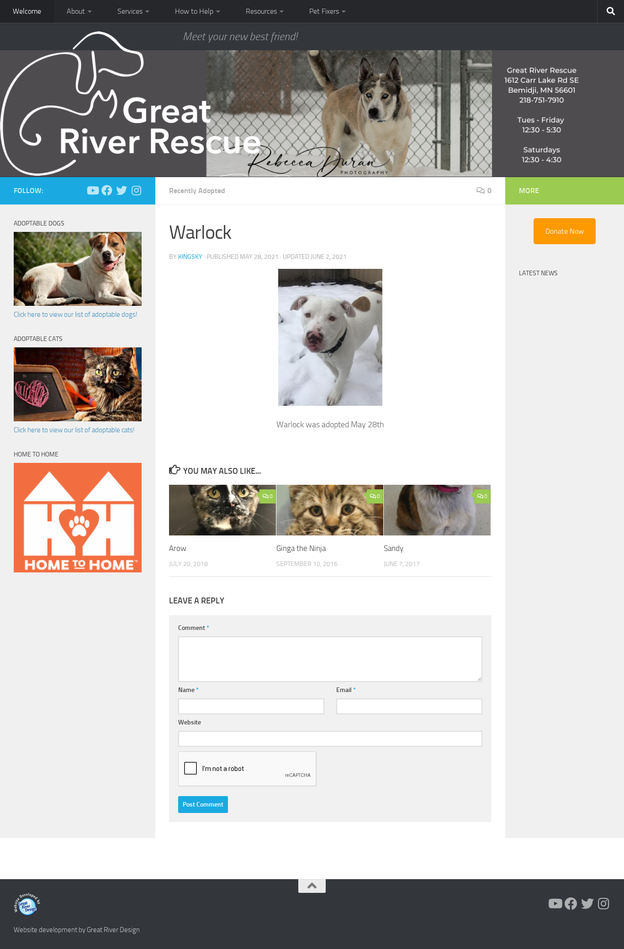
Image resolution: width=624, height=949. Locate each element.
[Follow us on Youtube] (92, 190)
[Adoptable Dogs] (78, 303)
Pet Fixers (324, 11)
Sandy (393, 548)
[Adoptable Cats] (78, 419)
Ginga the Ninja (301, 548)
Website (189, 722)
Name (188, 690)
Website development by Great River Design (77, 930)
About (76, 11)
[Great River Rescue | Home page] (130, 103)
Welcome (27, 11)
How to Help (194, 11)
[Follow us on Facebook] (106, 190)
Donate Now (564, 231)
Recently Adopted (197, 190)
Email (346, 690)
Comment (193, 628)
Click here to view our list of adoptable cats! (74, 430)
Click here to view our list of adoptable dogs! (75, 314)
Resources (261, 11)
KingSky (190, 257)
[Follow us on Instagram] (136, 190)
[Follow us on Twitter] (121, 190)
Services (130, 11)
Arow (177, 548)
